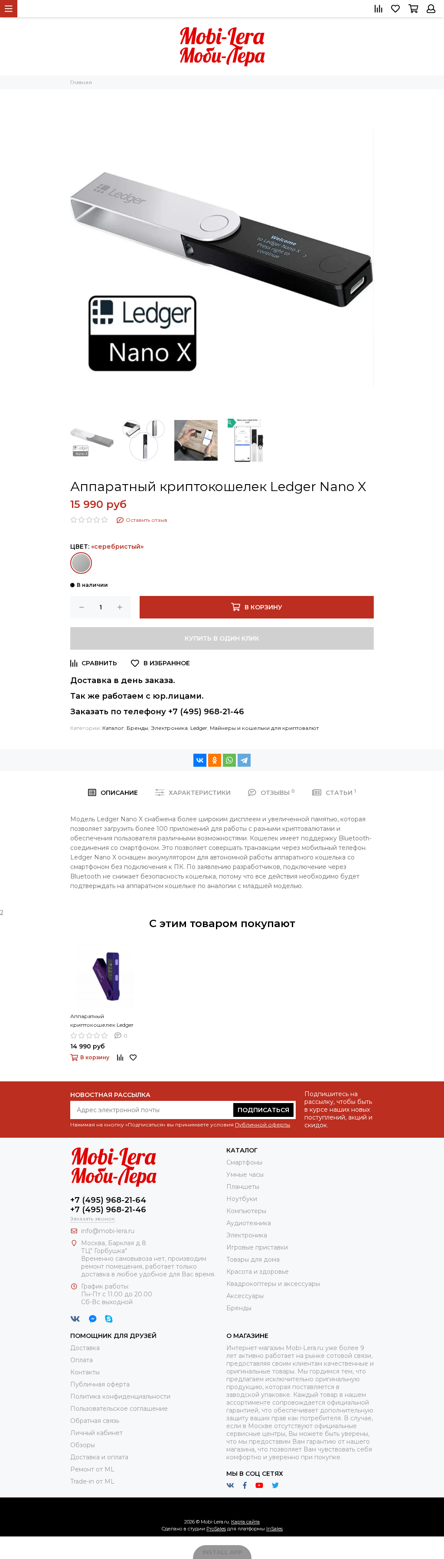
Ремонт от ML (92, 1469)
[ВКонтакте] (199, 760)
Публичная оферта (100, 1384)
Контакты (85, 1372)
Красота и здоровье (257, 1272)
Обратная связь (94, 1421)
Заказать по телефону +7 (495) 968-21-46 (157, 711)
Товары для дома (253, 1259)
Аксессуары (245, 1296)
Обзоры (82, 1445)
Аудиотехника (248, 1223)
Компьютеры (246, 1211)
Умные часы (245, 1174)
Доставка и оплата (99, 1457)
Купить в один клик (222, 638)
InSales (274, 1529)
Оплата (81, 1360)
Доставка (85, 1348)
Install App (222, 1552)
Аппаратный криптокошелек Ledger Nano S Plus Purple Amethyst (102, 1021)
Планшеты (242, 1187)
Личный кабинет (96, 1433)
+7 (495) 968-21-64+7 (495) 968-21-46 (108, 1204)
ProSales (216, 1529)
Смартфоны (244, 1162)
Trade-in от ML (92, 1481)
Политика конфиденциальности (120, 1396)
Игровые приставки (257, 1247)
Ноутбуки (241, 1199)
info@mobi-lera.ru (107, 1231)
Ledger (198, 728)
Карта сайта (245, 1522)
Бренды (137, 728)
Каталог (113, 728)
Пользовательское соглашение (119, 1409)
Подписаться (263, 1110)
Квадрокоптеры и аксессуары (273, 1284)
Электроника (169, 728)
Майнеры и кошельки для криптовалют (264, 728)
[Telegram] (244, 760)
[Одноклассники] (214, 760)
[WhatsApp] (229, 760)
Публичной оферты (262, 1124)
